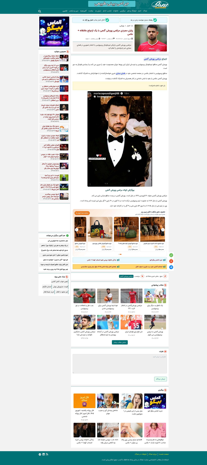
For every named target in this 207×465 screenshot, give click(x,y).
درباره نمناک (152, 454)
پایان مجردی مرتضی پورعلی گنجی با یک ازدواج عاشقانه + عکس (105, 32)
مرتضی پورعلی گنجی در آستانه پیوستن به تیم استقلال (108, 333)
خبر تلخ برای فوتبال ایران (134, 331)
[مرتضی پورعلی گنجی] (120, 139)
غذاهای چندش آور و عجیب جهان (108, 412)
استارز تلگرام (47, 286)
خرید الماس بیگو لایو (156, 260)
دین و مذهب (73, 11)
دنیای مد (98, 11)
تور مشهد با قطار (62, 292)
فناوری (65, 11)
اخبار (139, 11)
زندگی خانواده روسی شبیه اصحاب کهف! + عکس (101, 260)
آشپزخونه (83, 11)
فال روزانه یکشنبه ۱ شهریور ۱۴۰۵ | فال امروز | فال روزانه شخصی (84, 413)
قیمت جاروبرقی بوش (60, 286)
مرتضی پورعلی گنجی (152, 59)
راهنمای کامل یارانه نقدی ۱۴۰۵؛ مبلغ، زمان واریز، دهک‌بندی (98, 267)
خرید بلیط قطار (49, 292)
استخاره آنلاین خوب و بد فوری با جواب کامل (149, 267)
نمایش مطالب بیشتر (120, 342)
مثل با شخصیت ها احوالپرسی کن (58, 241)
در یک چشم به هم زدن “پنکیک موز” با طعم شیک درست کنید (54, 245)
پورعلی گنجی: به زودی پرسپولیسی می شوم (155, 333)
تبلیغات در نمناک (141, 454)
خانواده (115, 11)
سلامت (90, 11)
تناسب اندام (107, 11)
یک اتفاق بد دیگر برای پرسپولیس (155, 307)
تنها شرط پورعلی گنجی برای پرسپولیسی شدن (108, 307)
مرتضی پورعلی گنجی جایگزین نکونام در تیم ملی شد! (84, 333)
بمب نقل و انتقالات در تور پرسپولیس (84, 307)
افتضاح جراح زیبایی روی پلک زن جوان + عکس (131, 441)
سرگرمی (122, 11)
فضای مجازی (120, 73)
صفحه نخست (164, 454)
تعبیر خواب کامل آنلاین (59, 281)
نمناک (145, 11)
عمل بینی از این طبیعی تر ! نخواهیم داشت (133, 412)
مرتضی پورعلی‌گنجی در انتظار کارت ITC (131, 307)
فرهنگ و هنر (131, 11)
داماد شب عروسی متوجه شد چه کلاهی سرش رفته (108, 441)
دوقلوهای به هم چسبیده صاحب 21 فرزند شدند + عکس (155, 441)
